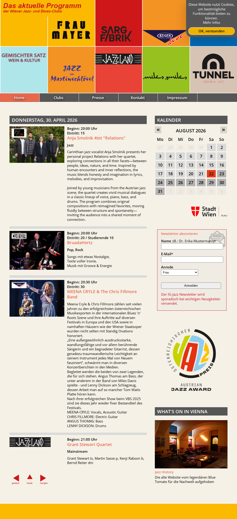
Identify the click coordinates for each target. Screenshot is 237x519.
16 (221, 165)
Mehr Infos (211, 22)
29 (180, 147)
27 (160, 147)
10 (160, 165)
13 (191, 165)
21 (201, 173)
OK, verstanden (212, 31)
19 (180, 173)
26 (180, 182)
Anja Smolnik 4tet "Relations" (96, 138)
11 (170, 165)
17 (160, 173)
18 (170, 173)
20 (191, 173)
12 (180, 165)
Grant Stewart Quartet (89, 444)
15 (211, 165)
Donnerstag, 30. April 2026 (44, 120)
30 (191, 147)
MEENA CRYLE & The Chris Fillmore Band (102, 294)
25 (170, 182)
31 (201, 147)
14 (201, 165)
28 (170, 147)
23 (221, 173)
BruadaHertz (80, 242)
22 (211, 173)
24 (160, 182)
